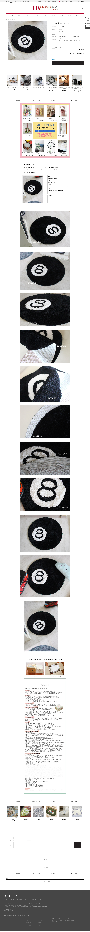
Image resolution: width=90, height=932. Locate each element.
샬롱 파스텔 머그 (25, 87)
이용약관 (26, 920)
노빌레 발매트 (77, 818)
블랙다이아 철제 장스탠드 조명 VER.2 (64, 88)
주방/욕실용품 (61, 15)
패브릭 (53, 15)
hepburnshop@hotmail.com (41, 906)
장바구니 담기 (68, 67)
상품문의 (40, 920)
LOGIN (7, 1)
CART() (17, 1)
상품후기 (40, 922)
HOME (7, 19)
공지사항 (33, 1)
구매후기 (44, 1)
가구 (45, 15)
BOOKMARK (81, 1)
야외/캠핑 (78, 15)
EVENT (71, 1)
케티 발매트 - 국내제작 (38, 818)
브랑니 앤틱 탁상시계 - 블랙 (51, 88)
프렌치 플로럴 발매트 (64, 818)
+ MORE (82, 853)
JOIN (12, 1)
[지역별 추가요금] (76, 40)
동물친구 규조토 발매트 (51, 818)
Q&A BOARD (74, 100)
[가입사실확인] (55, 921)
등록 (78, 845)
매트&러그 (16, 19)
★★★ (40, 838)
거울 (12, 15)
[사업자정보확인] (17, 905)
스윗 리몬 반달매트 (25, 818)
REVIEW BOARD (54, 100)
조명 (37, 15)
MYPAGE (27, 1)
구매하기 (68, 63)
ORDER (22, 1)
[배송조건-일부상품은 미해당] (65, 40)
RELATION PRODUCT (35, 100)
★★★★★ (48, 838)
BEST (49, 1)
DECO (67, 1)
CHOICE (54, 1)
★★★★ (44, 838)
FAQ (39, 925)
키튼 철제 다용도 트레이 (12, 87)
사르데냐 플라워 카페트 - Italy (12, 818)
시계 (28, 15)
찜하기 (68, 71)
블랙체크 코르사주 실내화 (38, 87)
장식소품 (20, 15)
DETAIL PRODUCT (16, 100)
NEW (63, 1)
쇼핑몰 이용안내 (28, 925)
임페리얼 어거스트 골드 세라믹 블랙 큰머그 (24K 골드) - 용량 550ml (77, 89)
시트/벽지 (70, 15)
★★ (36, 838)
